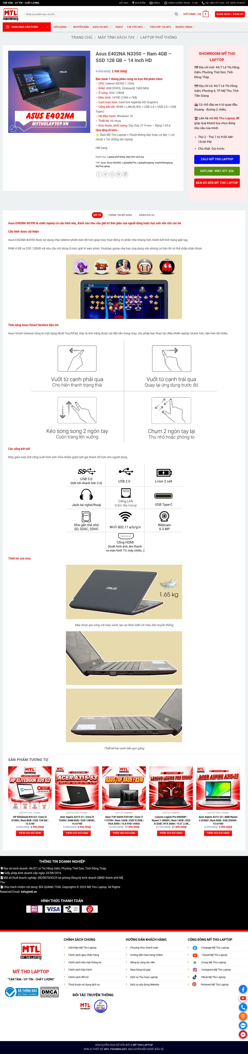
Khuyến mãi (81, 27)
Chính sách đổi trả (78, 977)
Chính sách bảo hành (80, 969)
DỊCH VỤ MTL (101, 27)
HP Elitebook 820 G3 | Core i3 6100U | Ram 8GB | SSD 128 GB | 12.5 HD (29, 820)
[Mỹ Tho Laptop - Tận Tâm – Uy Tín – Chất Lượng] (11, 14)
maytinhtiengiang (163, 162)
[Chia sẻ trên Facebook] (99, 174)
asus (103, 162)
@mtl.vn (31, 891)
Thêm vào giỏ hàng (30, 833)
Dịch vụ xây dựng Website (144, 984)
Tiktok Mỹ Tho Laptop (213, 977)
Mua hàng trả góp (140, 969)
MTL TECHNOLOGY (115, 1049)
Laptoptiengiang (145, 162)
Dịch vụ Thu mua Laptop (144, 977)
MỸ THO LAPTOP (143, 1045)
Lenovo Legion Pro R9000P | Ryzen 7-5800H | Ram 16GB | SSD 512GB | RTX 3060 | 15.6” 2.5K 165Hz (171, 820)
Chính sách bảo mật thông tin (84, 962)
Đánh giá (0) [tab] (147, 215)
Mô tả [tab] (97, 215)
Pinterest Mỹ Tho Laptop (215, 984)
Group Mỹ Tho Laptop (213, 962)
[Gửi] (176, 14)
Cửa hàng (60, 27)
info (23, 891)
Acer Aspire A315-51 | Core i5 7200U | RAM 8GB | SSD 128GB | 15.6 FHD (77, 820)
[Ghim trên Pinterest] (119, 174)
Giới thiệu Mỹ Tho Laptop (82, 947)
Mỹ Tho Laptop (97, 887)
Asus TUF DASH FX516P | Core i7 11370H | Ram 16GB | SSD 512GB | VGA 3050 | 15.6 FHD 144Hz (124, 820)
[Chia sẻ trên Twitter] (106, 174)
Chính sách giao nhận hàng (83, 955)
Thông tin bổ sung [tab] (120, 215)
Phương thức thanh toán (144, 947)
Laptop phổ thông (158, 37)
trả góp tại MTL (160, 27)
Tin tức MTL (135, 27)
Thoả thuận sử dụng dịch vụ (84, 984)
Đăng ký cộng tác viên (142, 962)
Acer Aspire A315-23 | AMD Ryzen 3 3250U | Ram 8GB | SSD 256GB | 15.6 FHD (218, 820)
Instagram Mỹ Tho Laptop (216, 969)
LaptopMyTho (129, 162)
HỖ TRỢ (123, 3)
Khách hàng (184, 27)
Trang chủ (81, 37)
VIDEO (119, 27)
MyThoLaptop (103, 166)
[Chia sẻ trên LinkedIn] (125, 174)
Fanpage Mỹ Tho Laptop (215, 947)
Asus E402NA (114, 162)
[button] (195, 14)
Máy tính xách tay (116, 37)
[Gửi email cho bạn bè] (112, 174)
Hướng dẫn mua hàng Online (146, 955)
